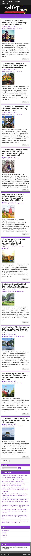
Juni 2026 (4, 535)
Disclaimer (18, 1)
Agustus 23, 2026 (12, 26)
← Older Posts (5, 460)
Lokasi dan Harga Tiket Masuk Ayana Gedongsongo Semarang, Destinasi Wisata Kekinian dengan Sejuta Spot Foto (15, 330)
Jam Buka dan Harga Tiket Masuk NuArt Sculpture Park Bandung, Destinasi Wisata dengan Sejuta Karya (15, 286)
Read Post (25, 58)
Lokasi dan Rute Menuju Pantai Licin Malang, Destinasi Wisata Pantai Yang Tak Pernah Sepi (15, 420)
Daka (4, 26)
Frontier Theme (26, 554)
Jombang (5, 159)
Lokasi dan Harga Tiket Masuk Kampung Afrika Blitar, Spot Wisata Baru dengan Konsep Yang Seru (14, 65)
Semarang (5, 336)
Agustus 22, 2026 (12, 247)
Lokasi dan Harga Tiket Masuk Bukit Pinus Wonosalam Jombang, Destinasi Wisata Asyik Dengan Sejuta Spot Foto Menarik (15, 152)
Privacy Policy (5, 3)
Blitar (4, 71)
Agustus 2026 (5, 530)
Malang (5, 426)
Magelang (5, 203)
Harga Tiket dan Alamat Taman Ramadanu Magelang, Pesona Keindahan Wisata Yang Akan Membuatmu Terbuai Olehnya (13, 197)
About (3, 1)
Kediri (4, 28)
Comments (19, 28)
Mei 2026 (4, 538)
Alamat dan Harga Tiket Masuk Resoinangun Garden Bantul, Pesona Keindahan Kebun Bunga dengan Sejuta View (15, 376)
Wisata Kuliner (21, 247)
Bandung (5, 291)
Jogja (4, 383)
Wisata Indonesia (10, 28)
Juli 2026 (4, 533)
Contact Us (10, 1)
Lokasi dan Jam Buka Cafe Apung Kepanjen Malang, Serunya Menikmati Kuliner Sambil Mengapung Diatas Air (14, 242)
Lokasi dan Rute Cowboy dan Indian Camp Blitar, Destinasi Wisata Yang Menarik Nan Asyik (15, 108)
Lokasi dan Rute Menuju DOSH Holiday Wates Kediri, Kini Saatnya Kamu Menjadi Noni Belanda (14, 22)
